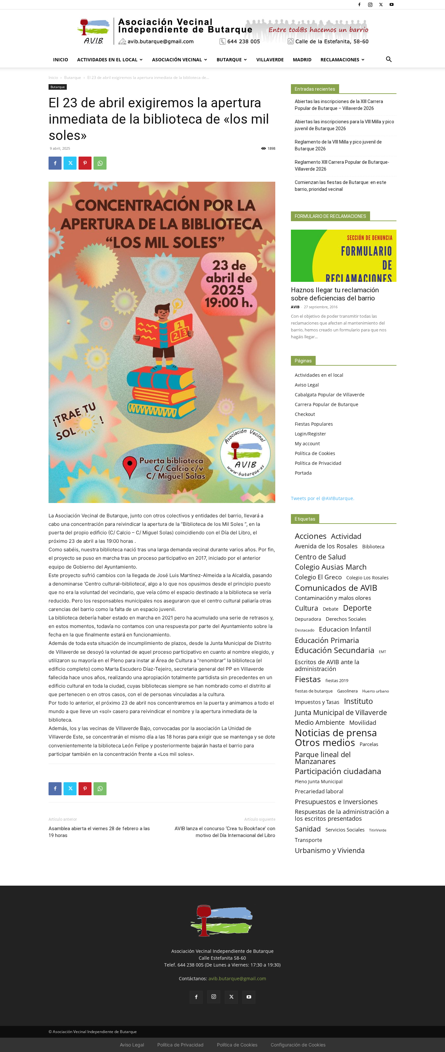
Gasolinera (347, 691)
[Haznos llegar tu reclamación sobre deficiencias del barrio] (343, 256)
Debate (330, 609)
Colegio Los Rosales (367, 577)
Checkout (305, 414)
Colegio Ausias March (331, 566)
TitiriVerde (377, 830)
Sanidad (308, 828)
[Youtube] (391, 4)
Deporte (357, 607)
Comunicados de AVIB (336, 587)
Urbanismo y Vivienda (330, 850)
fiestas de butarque (314, 691)
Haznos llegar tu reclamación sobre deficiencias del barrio (335, 294)
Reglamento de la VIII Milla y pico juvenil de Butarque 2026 (338, 145)
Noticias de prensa (336, 732)
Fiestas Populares (314, 424)
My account (307, 443)
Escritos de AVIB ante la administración (327, 665)
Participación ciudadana (338, 771)
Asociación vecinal (177, 59)
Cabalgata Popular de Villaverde (330, 394)
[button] (388, 60)
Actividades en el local (107, 59)
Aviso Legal (307, 385)
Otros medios (325, 742)
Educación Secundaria (334, 650)
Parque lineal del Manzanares (323, 758)
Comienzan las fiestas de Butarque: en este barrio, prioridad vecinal (340, 186)
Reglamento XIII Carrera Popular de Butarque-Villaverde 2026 (342, 166)
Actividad (346, 536)
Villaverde (270, 59)
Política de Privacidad (318, 463)
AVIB (295, 306)
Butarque (229, 59)
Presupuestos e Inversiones (336, 801)
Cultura (306, 607)
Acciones (310, 535)
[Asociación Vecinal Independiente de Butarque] (222, 31)
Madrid (302, 59)
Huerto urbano (375, 691)
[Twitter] (381, 4)
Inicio (60, 59)
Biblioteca (373, 546)
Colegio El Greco (318, 576)
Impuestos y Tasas (317, 702)
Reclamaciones (340, 59)
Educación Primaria (327, 640)
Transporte (308, 840)
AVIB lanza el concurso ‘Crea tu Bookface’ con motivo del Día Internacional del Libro (225, 832)
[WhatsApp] (100, 163)
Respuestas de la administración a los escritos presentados (342, 815)
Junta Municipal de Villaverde (341, 712)
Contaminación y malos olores (333, 597)
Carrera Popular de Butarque (326, 404)
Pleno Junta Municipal (319, 781)
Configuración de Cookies (298, 1044)
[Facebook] (359, 4)
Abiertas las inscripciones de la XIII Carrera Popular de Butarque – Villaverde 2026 (339, 105)
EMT (382, 651)
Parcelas (369, 744)
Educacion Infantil (345, 629)
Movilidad (362, 722)
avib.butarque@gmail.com (237, 978)
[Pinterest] (85, 163)
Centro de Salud (320, 556)
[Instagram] (370, 4)
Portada (303, 473)
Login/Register (310, 434)
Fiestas (308, 679)
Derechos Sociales (346, 619)
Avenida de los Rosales (326, 546)
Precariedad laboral (319, 791)
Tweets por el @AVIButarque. (322, 498)
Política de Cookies (315, 453)
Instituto (358, 701)
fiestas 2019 (336, 680)
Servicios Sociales (345, 829)
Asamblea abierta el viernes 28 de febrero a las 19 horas (99, 832)
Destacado (304, 630)
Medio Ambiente (320, 722)
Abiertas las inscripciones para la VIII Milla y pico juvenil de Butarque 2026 (344, 125)
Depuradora (308, 619)
